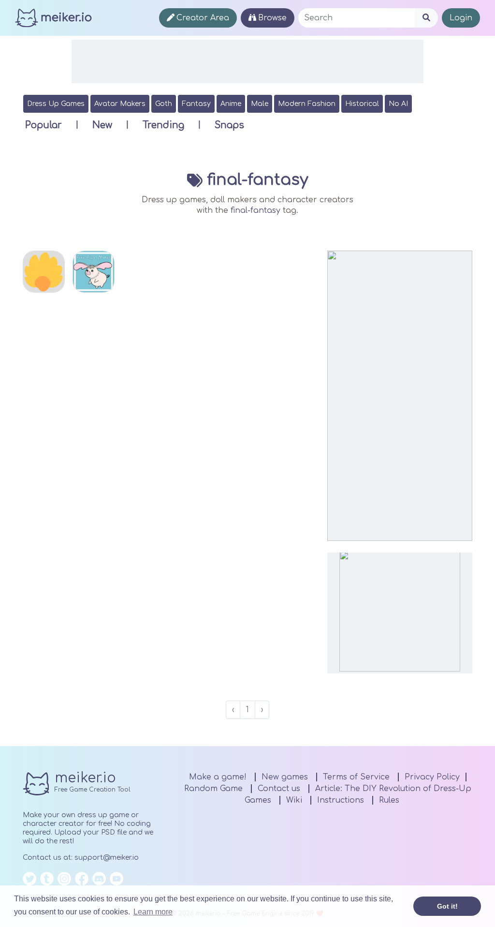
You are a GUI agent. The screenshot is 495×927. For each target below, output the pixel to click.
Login (461, 18)
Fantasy (196, 103)
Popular (43, 125)
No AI (398, 103)
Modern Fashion (306, 103)
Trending (163, 125)
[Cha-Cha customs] (43, 271)
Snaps (229, 125)
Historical (362, 103)
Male (259, 103)
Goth (163, 103)
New (102, 125)
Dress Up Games (56, 103)
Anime (230, 103)
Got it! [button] (447, 906)
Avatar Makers (120, 103)
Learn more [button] (153, 912)
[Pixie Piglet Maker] (93, 271)
